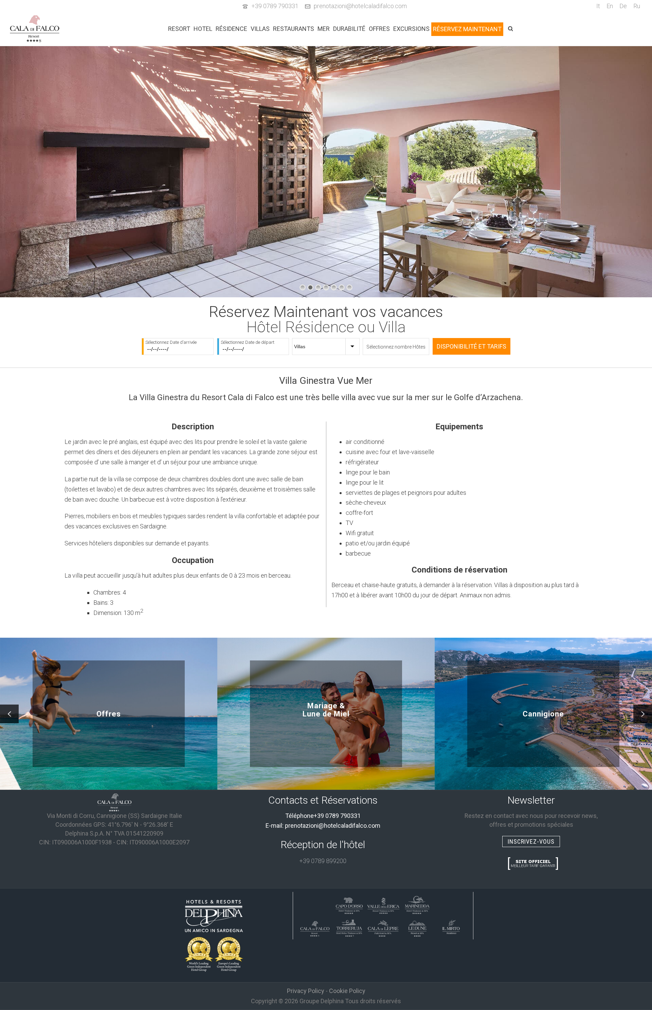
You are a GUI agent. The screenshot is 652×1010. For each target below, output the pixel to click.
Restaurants (293, 28)
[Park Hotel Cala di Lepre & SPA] (383, 927)
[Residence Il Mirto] (451, 927)
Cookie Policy (347, 990)
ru (636, 6)
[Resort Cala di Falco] (315, 927)
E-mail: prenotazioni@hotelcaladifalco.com (323, 825)
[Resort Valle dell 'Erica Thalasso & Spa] (383, 904)
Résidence (231, 28)
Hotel (203, 28)
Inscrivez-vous (531, 841)
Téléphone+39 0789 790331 (323, 815)
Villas (260, 28)
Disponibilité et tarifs (471, 346)
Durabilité (349, 28)
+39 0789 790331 (274, 6)
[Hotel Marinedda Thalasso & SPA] (417, 904)
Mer (324, 28)
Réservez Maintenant (467, 29)
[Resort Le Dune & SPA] (417, 927)
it (598, 6)
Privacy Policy (305, 990)
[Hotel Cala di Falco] (114, 801)
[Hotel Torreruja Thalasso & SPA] (349, 927)
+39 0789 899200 (323, 860)
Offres (379, 28)
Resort (179, 28)
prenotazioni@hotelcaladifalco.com (360, 6)
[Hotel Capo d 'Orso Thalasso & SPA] (349, 904)
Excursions (411, 28)
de (623, 6)
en (609, 6)
